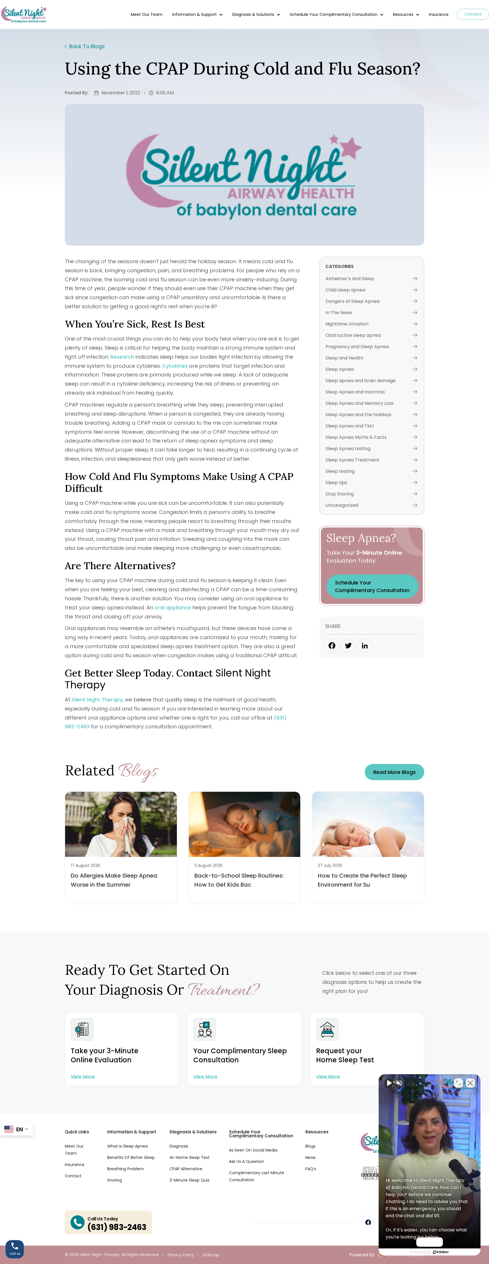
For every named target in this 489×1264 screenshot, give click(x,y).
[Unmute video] (388, 1083)
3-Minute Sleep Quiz (189, 1180)
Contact (473, 14)
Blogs (310, 1146)
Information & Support (194, 14)
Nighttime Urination (346, 324)
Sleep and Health (344, 358)
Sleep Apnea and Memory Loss (359, 403)
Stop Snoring (339, 494)
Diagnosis (179, 1146)
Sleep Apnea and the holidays (358, 414)
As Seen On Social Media (253, 1150)
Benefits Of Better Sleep (131, 1157)
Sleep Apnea (339, 369)
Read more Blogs (394, 772)
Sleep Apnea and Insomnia (355, 392)
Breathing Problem (125, 1169)
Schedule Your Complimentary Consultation (334, 14)
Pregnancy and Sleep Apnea (357, 346)
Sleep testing (340, 471)
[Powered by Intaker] (440, 1252)
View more (83, 1076)
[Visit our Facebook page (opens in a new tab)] (368, 1222)
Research (122, 356)
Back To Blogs (87, 46)
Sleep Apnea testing (347, 448)
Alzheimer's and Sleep (349, 278)
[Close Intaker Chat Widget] (470, 1083)
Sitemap (211, 1255)
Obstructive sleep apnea (353, 335)
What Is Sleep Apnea (127, 1146)
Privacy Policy (181, 1255)
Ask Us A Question (246, 1161)
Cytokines (175, 365)
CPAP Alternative (186, 1169)
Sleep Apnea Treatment (352, 460)
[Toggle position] (458, 1083)
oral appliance (173, 607)
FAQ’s (310, 1169)
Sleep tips (336, 482)
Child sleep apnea (345, 290)
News (310, 1157)
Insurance (439, 14)
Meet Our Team (146, 14)
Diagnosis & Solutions (253, 14)
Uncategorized (341, 505)
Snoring (114, 1180)
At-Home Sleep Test (190, 1157)
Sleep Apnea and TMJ (349, 426)
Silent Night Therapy (97, 699)
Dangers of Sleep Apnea (352, 301)
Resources (403, 14)
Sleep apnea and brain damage (360, 380)
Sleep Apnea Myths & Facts (356, 437)
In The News (338, 312)
